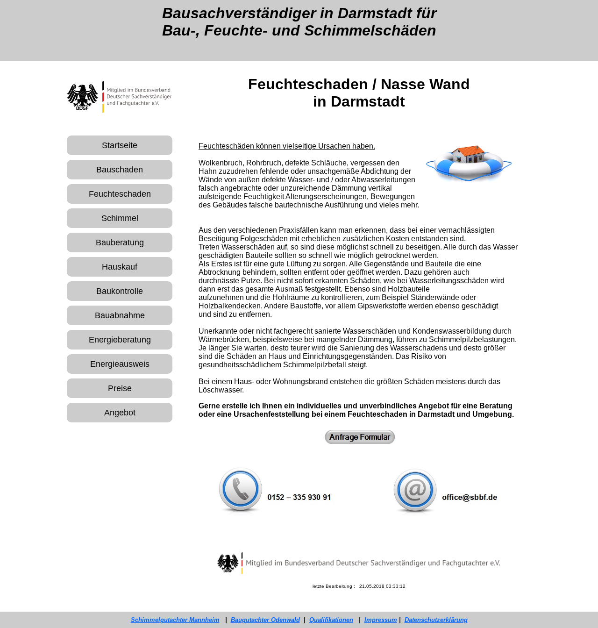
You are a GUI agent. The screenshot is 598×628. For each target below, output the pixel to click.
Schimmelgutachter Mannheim (175, 619)
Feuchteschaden (120, 194)
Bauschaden (119, 169)
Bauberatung (120, 242)
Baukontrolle (119, 291)
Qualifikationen (331, 619)
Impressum (380, 619)
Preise (120, 388)
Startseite (119, 145)
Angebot (119, 412)
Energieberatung (120, 339)
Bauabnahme (120, 315)
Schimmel (119, 218)
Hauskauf (119, 266)
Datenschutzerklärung (436, 619)
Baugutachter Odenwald (265, 619)
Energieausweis (120, 364)
